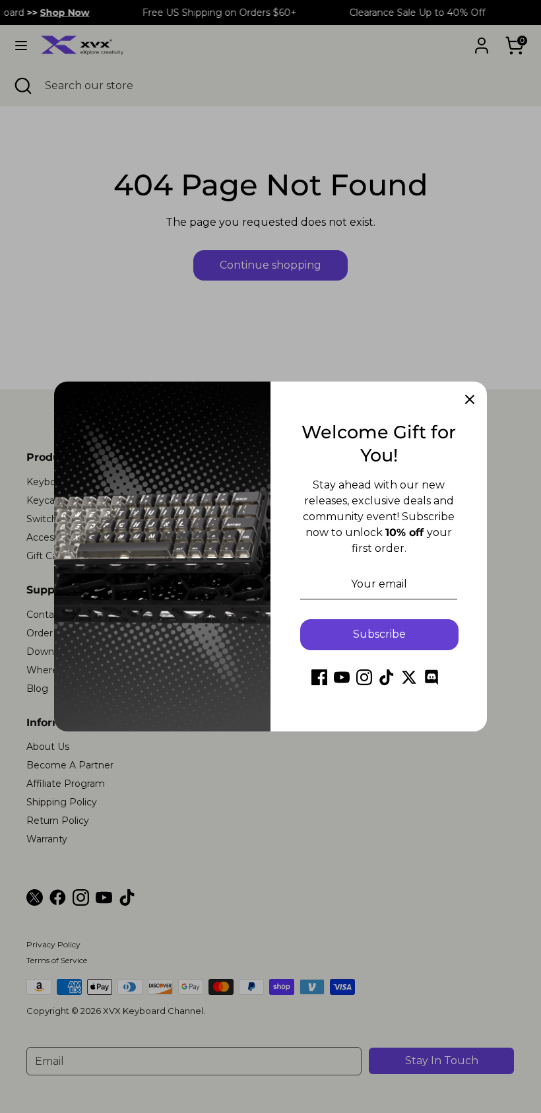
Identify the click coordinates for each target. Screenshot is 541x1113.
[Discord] (431, 677)
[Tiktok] (387, 677)
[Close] (469, 398)
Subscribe (379, 634)
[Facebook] (319, 677)
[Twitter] (409, 677)
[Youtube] (342, 677)
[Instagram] (364, 677)
